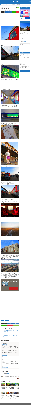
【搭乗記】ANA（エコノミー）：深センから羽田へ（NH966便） (24, 55)
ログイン (8, 373)
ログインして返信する (4, 355)
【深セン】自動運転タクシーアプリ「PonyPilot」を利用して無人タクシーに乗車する (24, 64)
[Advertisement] (10, 19)
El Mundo (15, 1)
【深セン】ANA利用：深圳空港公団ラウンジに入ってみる (24, 57)
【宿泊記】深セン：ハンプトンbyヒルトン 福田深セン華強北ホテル (24, 60)
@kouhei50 (24, 41)
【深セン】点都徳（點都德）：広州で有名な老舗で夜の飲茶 (24, 67)
